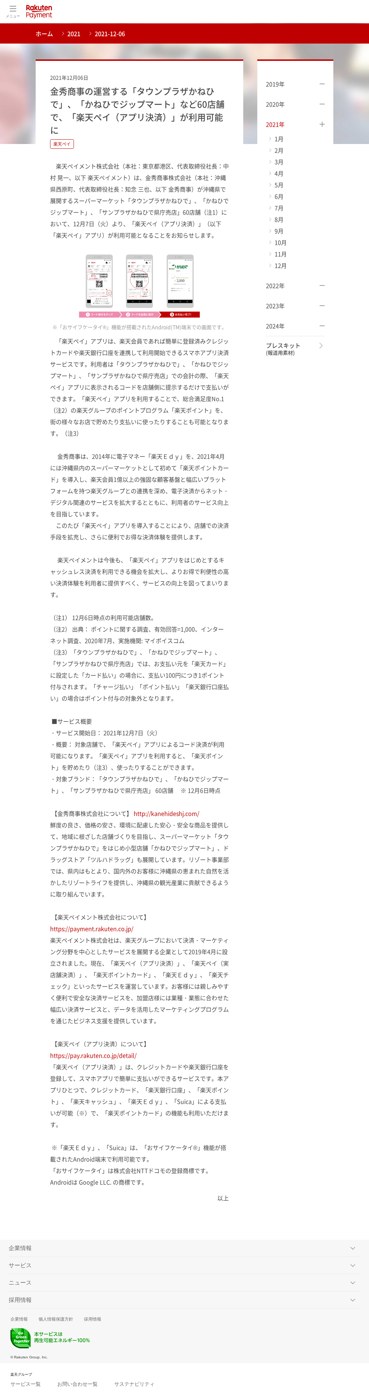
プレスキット (283, 349)
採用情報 (92, 1319)
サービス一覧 (25, 1384)
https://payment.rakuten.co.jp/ (91, 928)
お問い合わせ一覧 (77, 1384)
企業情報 (19, 1319)
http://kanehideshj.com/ (166, 813)
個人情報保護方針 (56, 1319)
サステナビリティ (134, 1384)
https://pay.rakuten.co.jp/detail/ (93, 1055)
